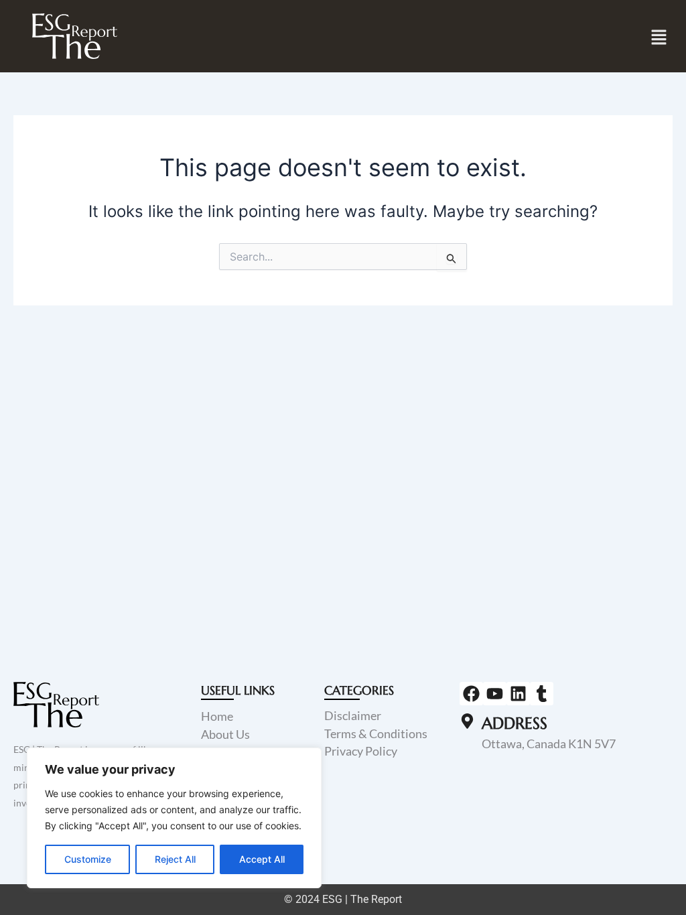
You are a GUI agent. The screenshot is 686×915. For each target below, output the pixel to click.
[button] (659, 37)
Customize (87, 859)
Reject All (175, 859)
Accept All (262, 859)
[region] (174, 818)
